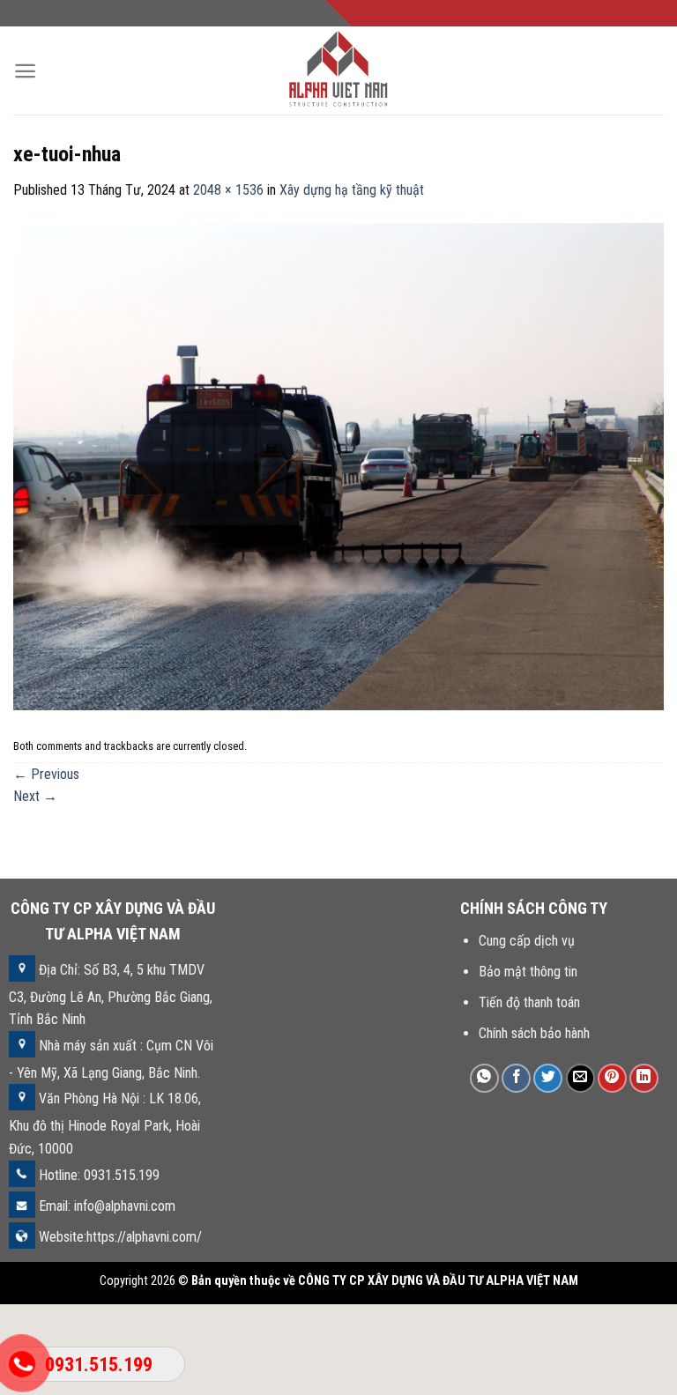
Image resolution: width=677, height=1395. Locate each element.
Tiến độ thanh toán (529, 1002)
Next (35, 796)
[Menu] (25, 71)
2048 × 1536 (228, 190)
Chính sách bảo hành (534, 1033)
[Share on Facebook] (516, 1078)
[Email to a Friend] (580, 1078)
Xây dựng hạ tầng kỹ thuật (351, 190)
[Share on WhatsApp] (484, 1078)
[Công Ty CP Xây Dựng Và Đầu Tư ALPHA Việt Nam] (338, 70)
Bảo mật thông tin (528, 971)
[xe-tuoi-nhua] (338, 465)
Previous (46, 774)
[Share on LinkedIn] (643, 1078)
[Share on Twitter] (547, 1078)
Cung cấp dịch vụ (527, 940)
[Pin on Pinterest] (612, 1078)
